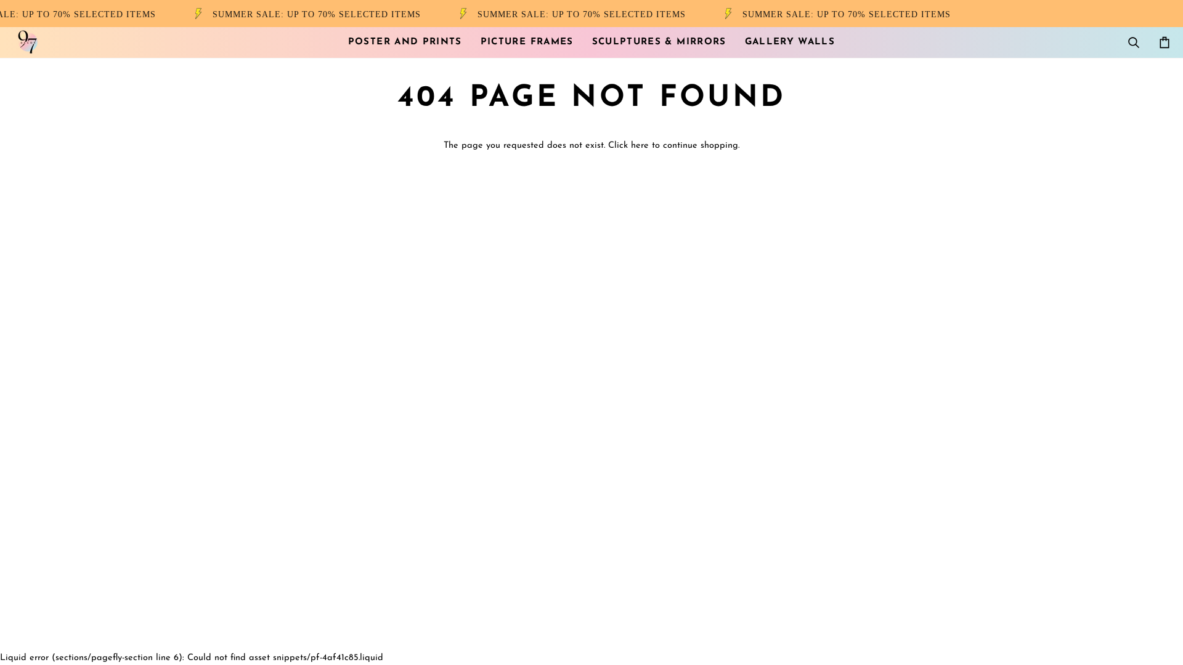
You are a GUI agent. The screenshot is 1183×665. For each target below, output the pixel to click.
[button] (405, 42)
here (640, 145)
